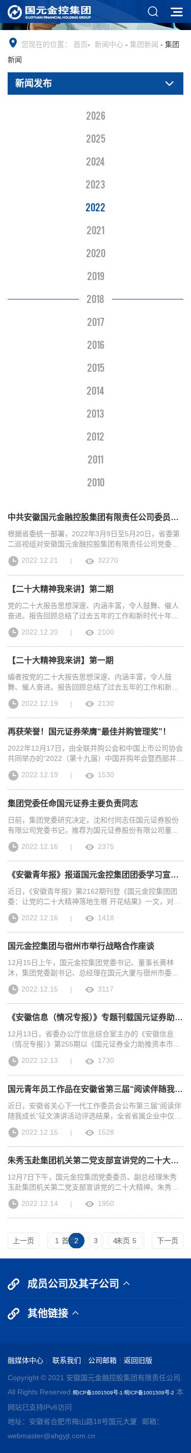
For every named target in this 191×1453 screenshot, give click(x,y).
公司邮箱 (102, 1360)
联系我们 (65, 1360)
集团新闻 (144, 44)
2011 (95, 459)
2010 (95, 482)
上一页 (23, 1241)
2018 (95, 298)
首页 (80, 44)
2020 (95, 252)
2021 (95, 230)
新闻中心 (109, 44)
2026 (95, 115)
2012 (95, 436)
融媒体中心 (25, 1360)
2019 (95, 275)
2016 (95, 344)
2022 (95, 207)
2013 (95, 413)
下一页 (167, 1241)
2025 (95, 138)
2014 (95, 390)
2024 (95, 161)
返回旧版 (138, 1360)
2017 (95, 321)
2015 (95, 367)
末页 (123, 1241)
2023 (95, 184)
